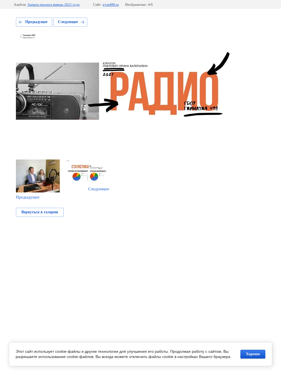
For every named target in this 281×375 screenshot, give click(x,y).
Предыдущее (36, 22)
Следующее (68, 22)
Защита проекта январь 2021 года (53, 4)
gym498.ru (111, 4)
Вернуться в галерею (39, 212)
